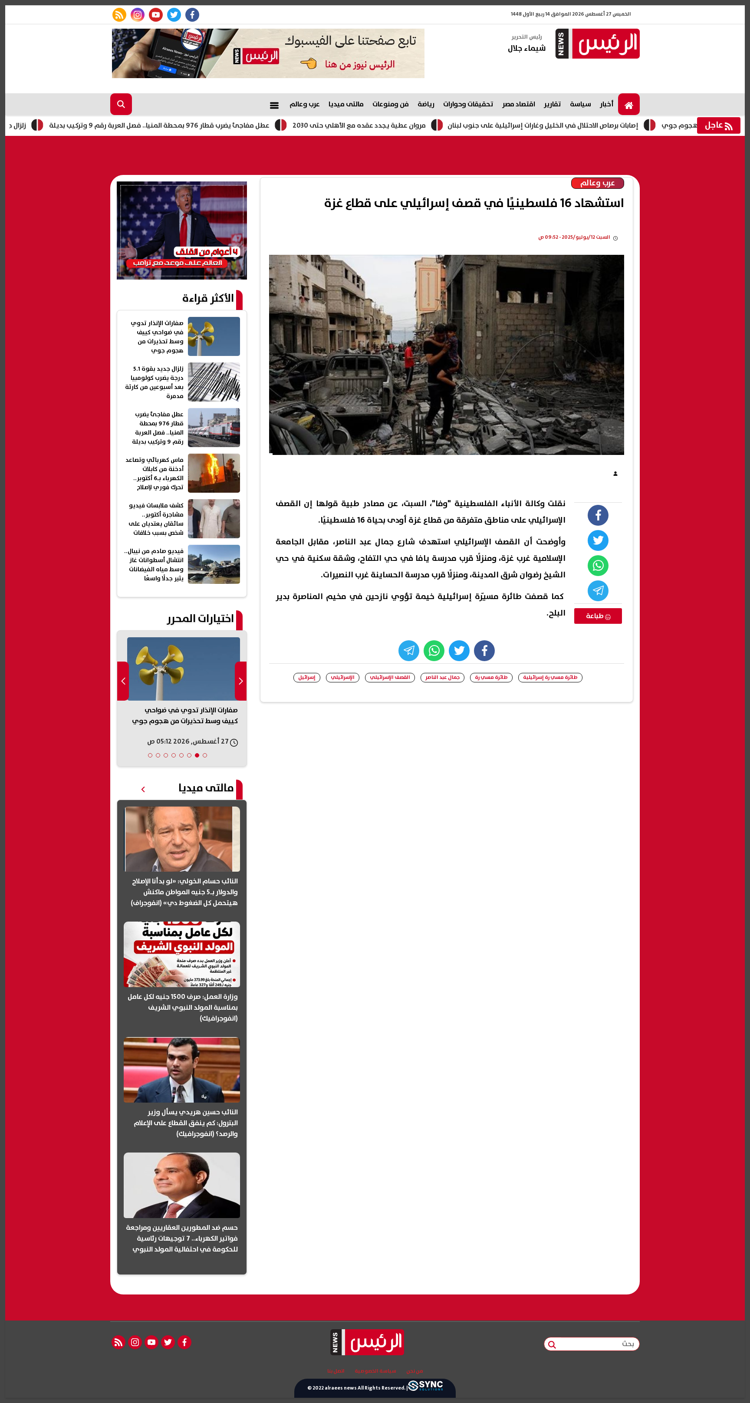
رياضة (426, 104)
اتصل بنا (336, 1371)
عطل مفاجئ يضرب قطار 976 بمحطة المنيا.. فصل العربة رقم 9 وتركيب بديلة (209, 125)
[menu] (274, 104)
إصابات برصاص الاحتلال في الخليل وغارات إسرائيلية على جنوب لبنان (592, 125)
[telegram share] (598, 590)
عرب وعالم (304, 104)
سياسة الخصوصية (375, 1371)
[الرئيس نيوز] (596, 44)
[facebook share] (598, 515)
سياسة (580, 104)
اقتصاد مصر (518, 104)
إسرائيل (307, 677)
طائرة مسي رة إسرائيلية (550, 677)
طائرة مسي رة (491, 677)
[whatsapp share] (598, 565)
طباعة (595, 616)
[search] (121, 104)
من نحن (414, 1371)
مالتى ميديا (346, 104)
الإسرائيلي (343, 677)
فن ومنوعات (390, 104)
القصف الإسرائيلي (390, 677)
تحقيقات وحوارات (468, 104)
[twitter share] (598, 540)
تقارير (552, 104)
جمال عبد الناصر (442, 677)
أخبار (607, 104)
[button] (205, 755)
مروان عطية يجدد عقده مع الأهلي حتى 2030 (408, 125)
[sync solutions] (425, 1388)
